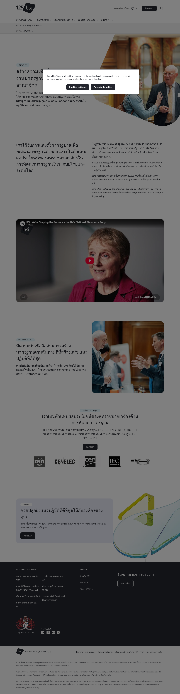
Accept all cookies (103, 87)
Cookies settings (77, 87)
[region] (91, 81)
